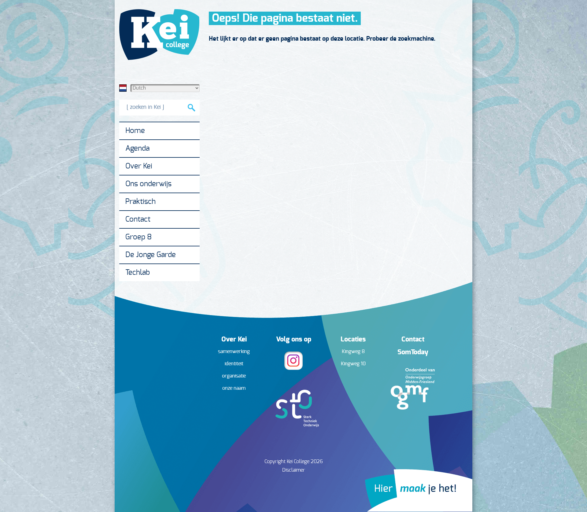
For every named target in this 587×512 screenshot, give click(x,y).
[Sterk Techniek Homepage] (293, 425)
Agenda (137, 148)
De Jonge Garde (150, 255)
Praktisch (140, 201)
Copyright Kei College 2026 (293, 461)
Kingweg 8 (353, 351)
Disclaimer (293, 470)
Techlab (137, 272)
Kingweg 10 (353, 363)
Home (135, 130)
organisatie (234, 376)
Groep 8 (138, 237)
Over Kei (138, 166)
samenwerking (234, 351)
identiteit (234, 363)
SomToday (412, 352)
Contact (137, 219)
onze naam (234, 388)
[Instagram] (293, 368)
